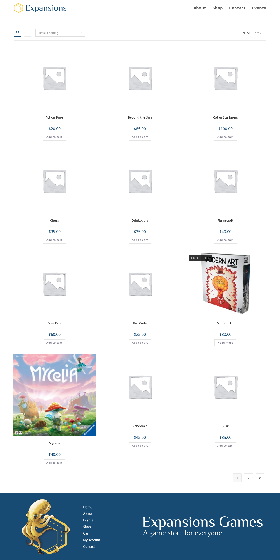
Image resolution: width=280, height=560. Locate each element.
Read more (225, 342)
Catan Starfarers (225, 117)
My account (91, 540)
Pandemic (140, 426)
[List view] (27, 33)
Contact (89, 546)
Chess (54, 220)
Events (88, 520)
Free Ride (54, 323)
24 (257, 33)
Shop (87, 527)
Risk (225, 426)
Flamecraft (225, 220)
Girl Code (140, 323)
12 (252, 33)
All (264, 33)
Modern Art (225, 323)
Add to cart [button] (54, 137)
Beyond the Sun (140, 117)
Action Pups (54, 117)
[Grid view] (17, 33)
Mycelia (54, 443)
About (87, 513)
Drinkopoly (140, 220)
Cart (86, 533)
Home (87, 507)
